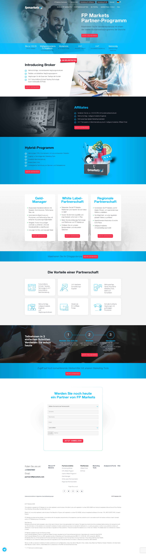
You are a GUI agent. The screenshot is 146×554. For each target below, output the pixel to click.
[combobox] (51, 433)
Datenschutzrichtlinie (30, 496)
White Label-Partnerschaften (70, 479)
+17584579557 (30, 470)
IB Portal (82, 471)
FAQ (118, 7)
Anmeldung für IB (102, 2)
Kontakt (112, 2)
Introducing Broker (67, 468)
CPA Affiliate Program (68, 471)
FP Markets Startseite (60, 2)
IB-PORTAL (94, 7)
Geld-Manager (66, 476)
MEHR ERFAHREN (32, 87)
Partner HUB (74, 2)
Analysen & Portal (110, 466)
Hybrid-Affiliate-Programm (69, 474)
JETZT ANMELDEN (73, 441)
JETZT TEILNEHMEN (89, 36)
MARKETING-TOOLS (107, 7)
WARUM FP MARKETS (64, 7)
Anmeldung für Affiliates (87, 2)
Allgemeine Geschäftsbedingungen (45, 496)
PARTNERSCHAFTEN (81, 7)
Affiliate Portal (84, 468)
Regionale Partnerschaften (69, 482)
